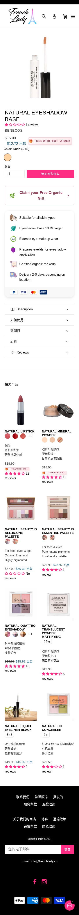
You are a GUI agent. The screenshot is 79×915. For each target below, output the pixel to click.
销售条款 (30, 826)
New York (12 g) (52, 537)
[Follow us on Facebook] (35, 882)
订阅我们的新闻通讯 (39, 839)
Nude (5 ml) (7, 157)
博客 (44, 819)
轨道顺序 (41, 797)
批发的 (58, 797)
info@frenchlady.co (44, 861)
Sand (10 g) (52, 440)
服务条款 (30, 804)
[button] (15, 125)
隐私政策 (48, 826)
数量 (8, 166)
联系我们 (22, 797)
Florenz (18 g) (15, 541)
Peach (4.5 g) (7, 436)
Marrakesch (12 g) (44, 537)
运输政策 (59, 819)
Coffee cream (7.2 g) (23, 634)
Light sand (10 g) (44, 440)
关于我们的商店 (24, 819)
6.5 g (46, 641)
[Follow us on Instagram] (44, 882)
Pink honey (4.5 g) (23, 436)
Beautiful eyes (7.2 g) (7, 634)
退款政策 (48, 804)
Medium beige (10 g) (60, 440)
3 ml (9, 734)
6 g (46, 734)
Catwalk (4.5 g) (15, 436)
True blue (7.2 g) (15, 634)
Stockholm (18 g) (7, 541)
